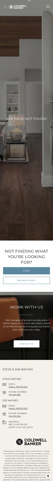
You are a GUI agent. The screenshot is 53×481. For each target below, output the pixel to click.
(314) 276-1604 (15, 416)
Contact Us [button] (27, 344)
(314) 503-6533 (15, 395)
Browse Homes (26, 280)
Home (26, 271)
